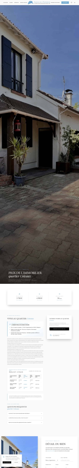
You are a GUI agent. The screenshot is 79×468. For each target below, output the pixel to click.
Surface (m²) (48, 464)
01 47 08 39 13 (56, 335)
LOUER (11, 2)
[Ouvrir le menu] (75, 2)
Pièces (57, 464)
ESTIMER (65, 2)
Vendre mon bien (55, 2)
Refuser (16, 462)
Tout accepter (7, 462)
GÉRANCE (16, 2)
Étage (67, 464)
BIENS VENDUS (23, 2)
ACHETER (5, 2)
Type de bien (48, 457)
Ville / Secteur (64, 457)
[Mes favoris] (71, 2)
